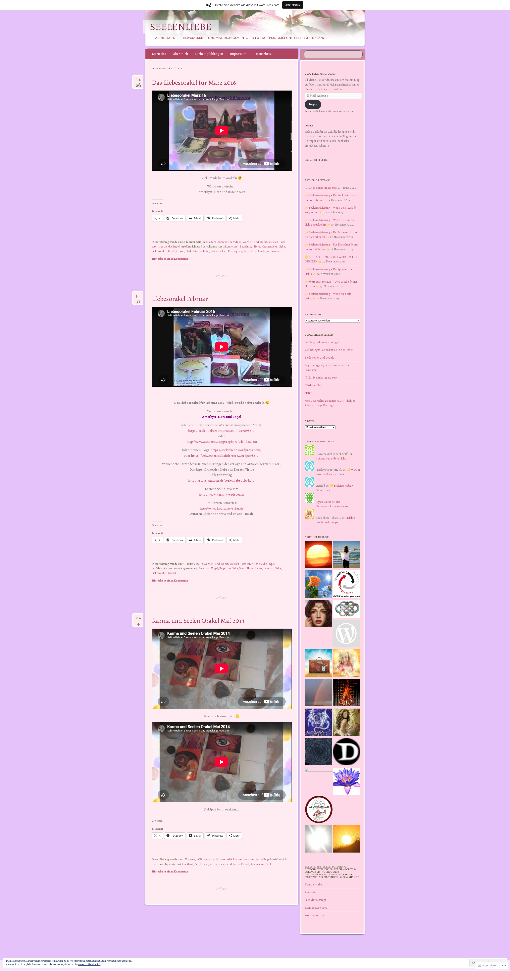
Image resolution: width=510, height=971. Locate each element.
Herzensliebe (269, 246)
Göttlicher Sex (313, 385)
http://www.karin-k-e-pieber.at (221, 494)
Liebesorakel (159, 251)
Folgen (313, 104)
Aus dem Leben (214, 242)
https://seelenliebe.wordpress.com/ (236, 450)
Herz (257, 246)
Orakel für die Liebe (197, 251)
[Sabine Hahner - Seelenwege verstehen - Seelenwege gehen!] (346, 555)
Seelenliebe (181, 27)
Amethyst (232, 246)
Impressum (238, 53)
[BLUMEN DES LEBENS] (346, 839)
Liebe (282, 246)
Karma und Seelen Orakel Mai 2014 (198, 620)
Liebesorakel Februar (180, 298)
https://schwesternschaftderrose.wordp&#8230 (225, 455)
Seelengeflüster (316, 160)
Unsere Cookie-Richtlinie (89, 964)
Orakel (180, 251)
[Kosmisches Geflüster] (318, 839)
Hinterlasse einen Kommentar (170, 259)
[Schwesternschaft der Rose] (346, 723)
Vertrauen (273, 251)
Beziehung (246, 246)
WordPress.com (314, 915)
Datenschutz (262, 53)
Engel (214, 568)
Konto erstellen (314, 884)
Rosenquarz (235, 251)
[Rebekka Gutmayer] (346, 634)
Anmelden (311, 892)
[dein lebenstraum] (318, 663)
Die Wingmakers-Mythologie (322, 342)
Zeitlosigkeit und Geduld (319, 358)
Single (261, 251)
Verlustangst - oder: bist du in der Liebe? (329, 350)
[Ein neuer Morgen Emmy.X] (318, 555)
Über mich (180, 53)
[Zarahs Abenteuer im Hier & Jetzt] (318, 723)
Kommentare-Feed (316, 908)
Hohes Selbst (254, 568)
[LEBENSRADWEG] (318, 810)
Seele (269, 864)
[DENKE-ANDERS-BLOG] (346, 752)
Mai (138, 620)
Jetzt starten (292, 4)
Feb (138, 81)
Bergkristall (201, 864)
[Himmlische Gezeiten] (318, 752)
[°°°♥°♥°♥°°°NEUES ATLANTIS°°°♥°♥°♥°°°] (346, 782)
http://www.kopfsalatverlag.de (221, 508)
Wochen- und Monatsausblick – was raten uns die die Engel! (239, 564)
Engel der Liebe (228, 568)
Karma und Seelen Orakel (234, 864)
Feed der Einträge (315, 900)
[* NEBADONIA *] (318, 781)
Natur (308, 393)
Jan (138, 298)
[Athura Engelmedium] (318, 614)
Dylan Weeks (323, 502)
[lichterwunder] (318, 693)
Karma (213, 864)
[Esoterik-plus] (318, 584)
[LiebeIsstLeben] (346, 609)
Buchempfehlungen (209, 53)
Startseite (159, 53)
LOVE (171, 251)
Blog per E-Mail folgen (320, 73)
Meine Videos (233, 242)
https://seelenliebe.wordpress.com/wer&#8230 (221, 430)
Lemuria (268, 568)
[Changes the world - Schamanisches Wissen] (346, 693)
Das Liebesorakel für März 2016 (194, 82)
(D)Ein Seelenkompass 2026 (321, 188)
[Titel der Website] (346, 663)
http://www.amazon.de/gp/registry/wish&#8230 (221, 441)
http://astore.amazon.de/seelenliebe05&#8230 (221, 480)
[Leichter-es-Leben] (346, 584)
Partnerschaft (219, 251)
